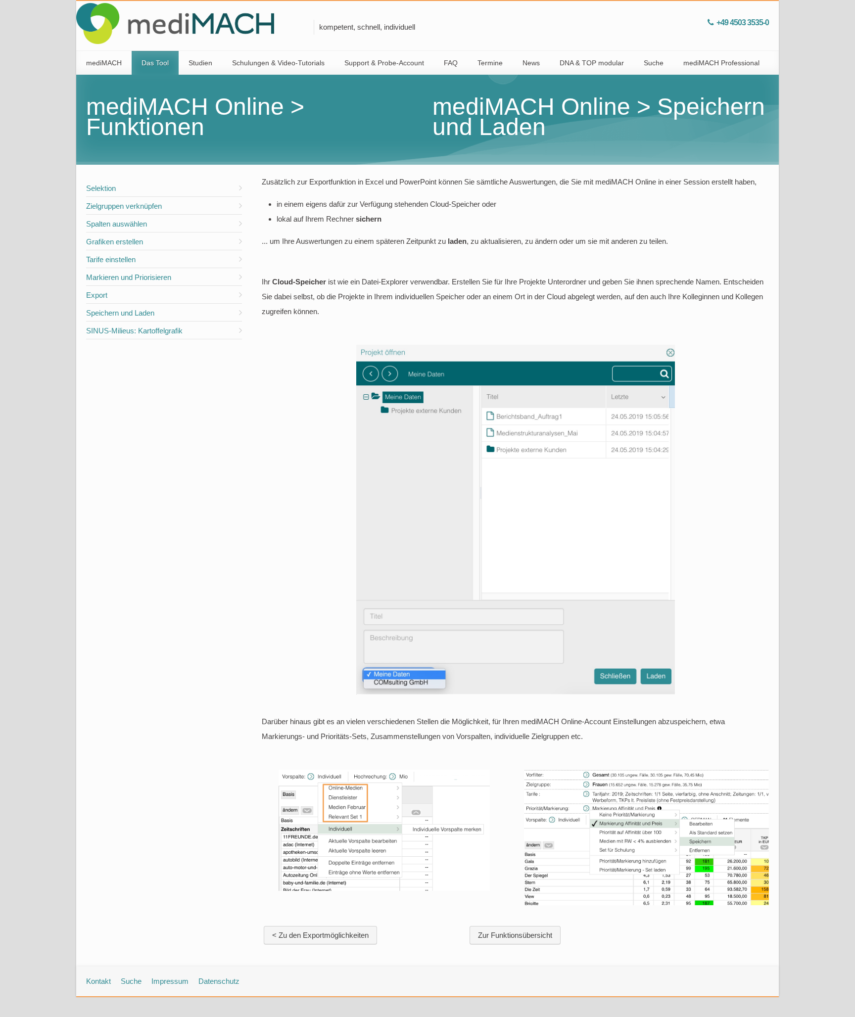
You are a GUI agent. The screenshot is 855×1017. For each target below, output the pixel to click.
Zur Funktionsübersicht (515, 935)
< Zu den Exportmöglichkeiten (320, 935)
